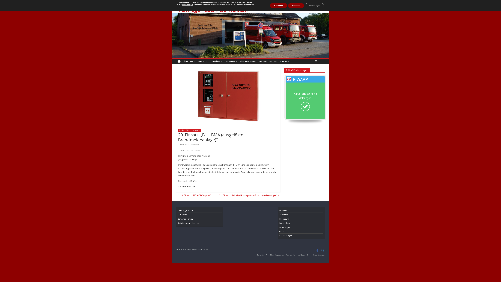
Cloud (281, 231)
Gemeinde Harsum (185, 219)
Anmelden (283, 214)
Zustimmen (278, 5)
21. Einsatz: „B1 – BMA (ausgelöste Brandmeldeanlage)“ (249, 195)
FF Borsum (182, 214)
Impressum (284, 219)
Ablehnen (296, 5)
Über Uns (188, 61)
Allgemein (196, 130)
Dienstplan (231, 61)
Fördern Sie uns (248, 61)
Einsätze (216, 61)
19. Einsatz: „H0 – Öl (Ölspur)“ (194, 195)
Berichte (202, 61)
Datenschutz (284, 223)
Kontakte (284, 61)
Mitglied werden (267, 61)
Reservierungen (285, 235)
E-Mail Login (284, 227)
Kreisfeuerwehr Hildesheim (189, 223)
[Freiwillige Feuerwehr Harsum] (250, 14)
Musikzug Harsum (185, 210)
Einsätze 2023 (184, 130)
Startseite (283, 210)
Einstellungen (187, 5)
